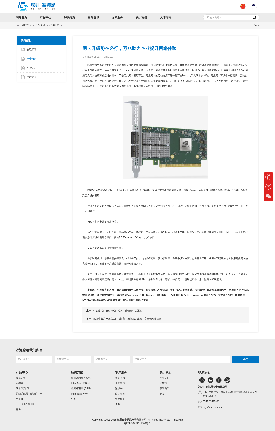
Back (256, 25)
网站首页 (26, 25)
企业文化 (164, 378)
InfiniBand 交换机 (80, 383)
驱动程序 (120, 383)
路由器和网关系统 (81, 378)
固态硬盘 (21, 378)
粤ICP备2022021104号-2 (137, 423)
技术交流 (31, 77)
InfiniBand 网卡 (79, 393)
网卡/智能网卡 (23, 388)
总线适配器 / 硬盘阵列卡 (29, 393)
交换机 (19, 399)
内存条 (19, 383)
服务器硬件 (135, 289)
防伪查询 (120, 393)
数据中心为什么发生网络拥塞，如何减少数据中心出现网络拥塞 (127, 318)
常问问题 (120, 378)
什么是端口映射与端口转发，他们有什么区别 (117, 310)
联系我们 (164, 388)
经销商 (163, 383)
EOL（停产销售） (25, 404)
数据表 (119, 388)
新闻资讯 (40, 25)
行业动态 (54, 25)
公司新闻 (31, 49)
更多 (18, 409)
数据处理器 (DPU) (81, 388)
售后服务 (120, 399)
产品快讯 (31, 67)
